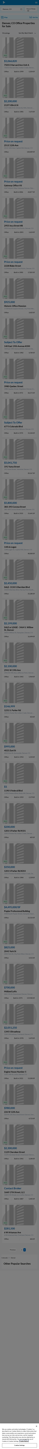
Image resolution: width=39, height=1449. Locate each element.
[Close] (36, 1426)
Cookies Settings (19, 1445)
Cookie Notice (24, 1441)
